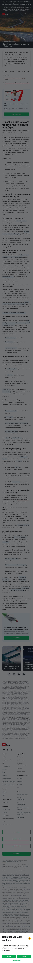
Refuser (24, 956)
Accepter (9, 956)
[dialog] (16, 948)
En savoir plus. (6, 950)
